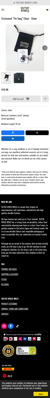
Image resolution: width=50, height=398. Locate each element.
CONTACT (5, 313)
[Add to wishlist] (45, 98)
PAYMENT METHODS (9, 269)
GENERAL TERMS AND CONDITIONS (14, 308)
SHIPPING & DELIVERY (9, 274)
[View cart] (47, 9)
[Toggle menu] (3, 9)
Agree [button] (41, 394)
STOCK (4, 279)
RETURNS (5, 284)
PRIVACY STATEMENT (9, 303)
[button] (6, 77)
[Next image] (44, 47)
